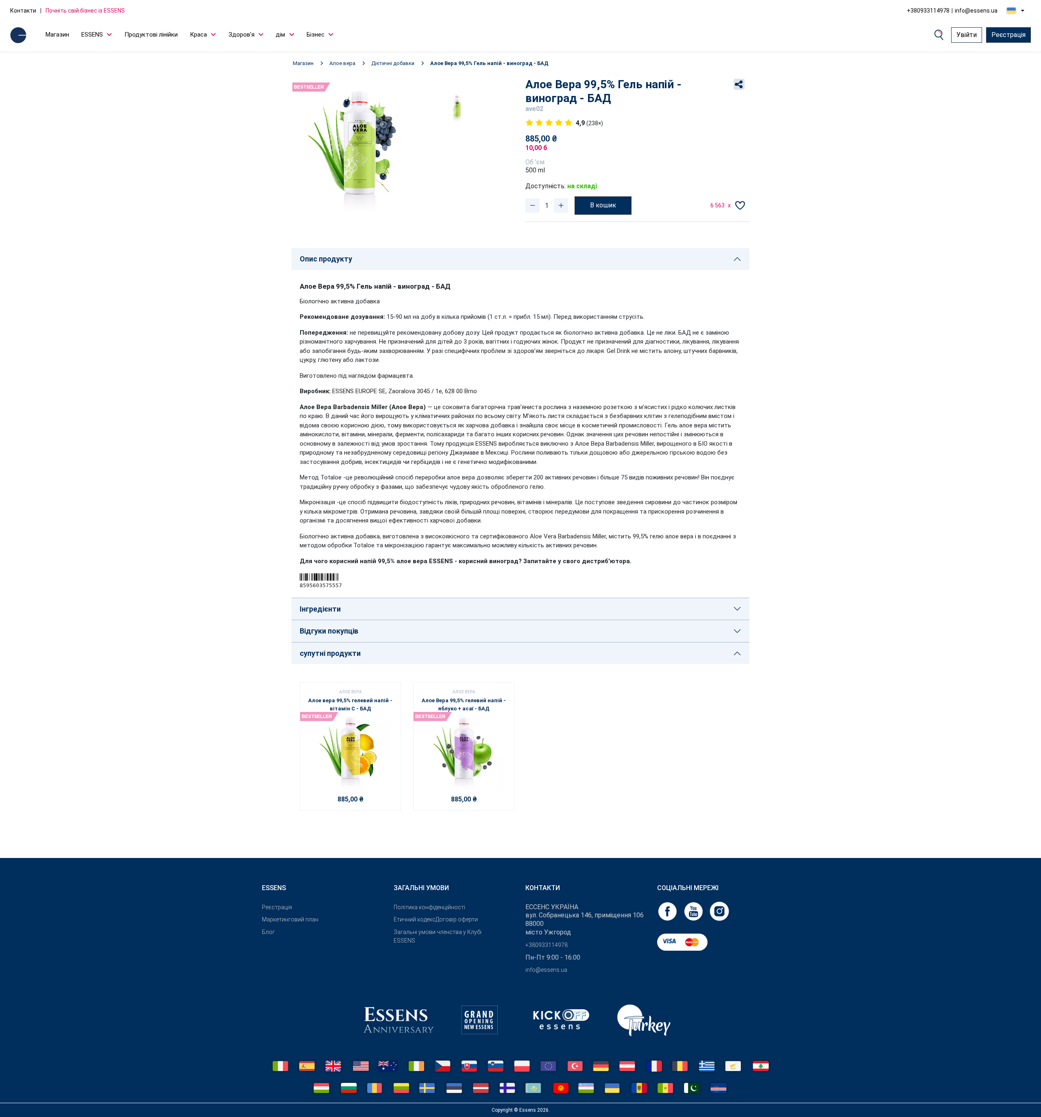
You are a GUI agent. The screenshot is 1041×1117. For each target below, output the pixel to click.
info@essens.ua (976, 10)
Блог (268, 932)
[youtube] (694, 911)
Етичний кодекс (415, 919)
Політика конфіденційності (429, 907)
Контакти (23, 10)
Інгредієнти (320, 609)
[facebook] (668, 911)
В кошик (603, 205)
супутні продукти (330, 653)
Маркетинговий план (290, 919)
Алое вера (342, 63)
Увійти (966, 35)
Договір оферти (457, 919)
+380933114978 (928, 10)
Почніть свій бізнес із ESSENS (85, 10)
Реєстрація (1008, 35)
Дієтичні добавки (392, 63)
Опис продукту (326, 259)
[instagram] (719, 911)
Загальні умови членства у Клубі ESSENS (437, 936)
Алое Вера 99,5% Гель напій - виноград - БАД (489, 63)
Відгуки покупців (329, 631)
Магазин (57, 34)
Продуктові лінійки (151, 34)
